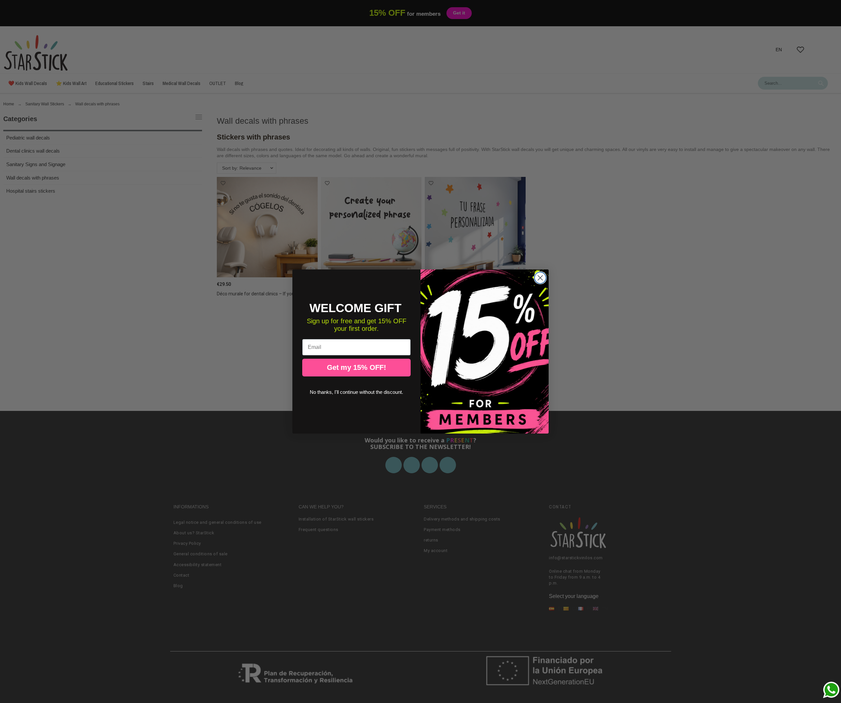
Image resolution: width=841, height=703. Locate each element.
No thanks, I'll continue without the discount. (356, 392)
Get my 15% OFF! (356, 367)
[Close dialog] (540, 278)
